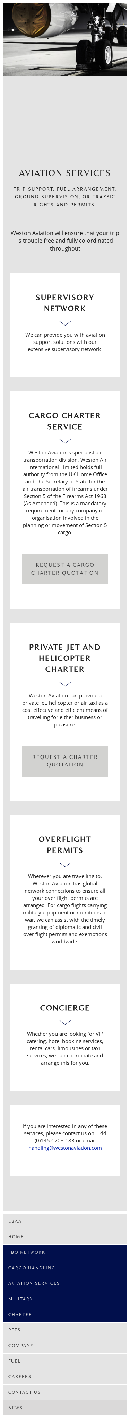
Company (21, 1345)
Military (20, 1298)
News (15, 1407)
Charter (20, 1314)
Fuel (14, 1361)
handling (38, 1147)
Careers (20, 1376)
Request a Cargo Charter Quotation (65, 569)
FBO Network (26, 1252)
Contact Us (24, 1392)
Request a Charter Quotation (65, 761)
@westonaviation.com (75, 1147)
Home (16, 1236)
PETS (14, 1330)
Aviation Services (34, 1283)
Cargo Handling (31, 1267)
